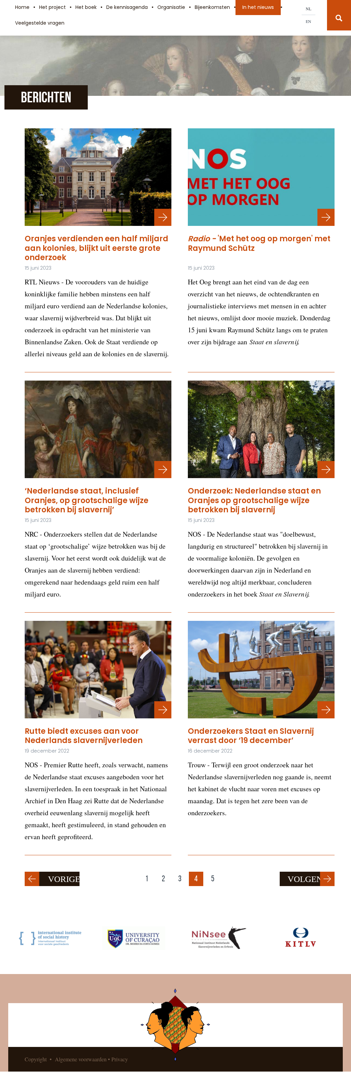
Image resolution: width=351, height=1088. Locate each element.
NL (308, 8)
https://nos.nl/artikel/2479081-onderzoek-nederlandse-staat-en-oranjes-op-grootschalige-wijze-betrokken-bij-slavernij (326, 469)
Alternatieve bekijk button (162, 709)
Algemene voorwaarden (81, 1059)
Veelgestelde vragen (39, 23)
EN (308, 21)
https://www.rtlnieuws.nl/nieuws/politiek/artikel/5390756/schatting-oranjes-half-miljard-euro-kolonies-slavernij (162, 217)
